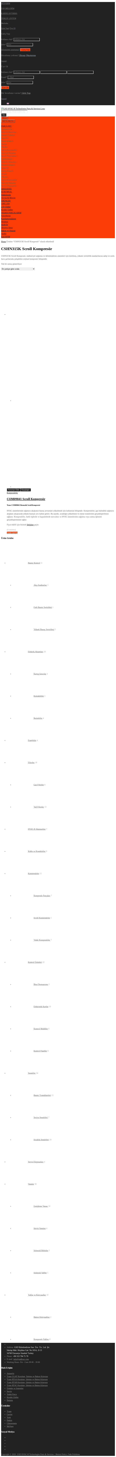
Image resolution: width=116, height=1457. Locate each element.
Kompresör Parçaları (42, 896)
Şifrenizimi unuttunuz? (10, 50)
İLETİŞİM (5, 237)
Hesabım (4, 222)
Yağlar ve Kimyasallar (37, 1295)
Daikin (9, 1420)
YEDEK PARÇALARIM (11, 213)
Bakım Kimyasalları (42, 1317)
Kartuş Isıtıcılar (40, 674)
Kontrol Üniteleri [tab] (8, 135)
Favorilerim (6, 216)
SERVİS (4, 225)
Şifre (3, 45)
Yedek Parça (12, 1394)
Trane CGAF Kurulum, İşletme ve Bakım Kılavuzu (27, 1376)
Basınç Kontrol (34, 563)
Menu (4, 118)
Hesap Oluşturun (27, 55)
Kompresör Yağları (41, 1339)
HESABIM (5, 3)
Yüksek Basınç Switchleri (44, 629)
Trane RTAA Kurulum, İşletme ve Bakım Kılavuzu (27, 1379)
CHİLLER (5, 204)
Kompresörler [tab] (6, 129)
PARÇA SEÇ (6, 126)
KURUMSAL (6, 192)
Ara (3, 115)
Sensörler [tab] (5, 138)
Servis (9, 1391)
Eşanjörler (32, 740)
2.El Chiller (6, 207)
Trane (9, 1411)
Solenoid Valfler (40, 1273)
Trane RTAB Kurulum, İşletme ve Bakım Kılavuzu (27, 1382)
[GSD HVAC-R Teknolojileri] (23, 109)
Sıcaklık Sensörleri (41, 1140)
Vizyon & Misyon (8, 198)
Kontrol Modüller (41, 1029)
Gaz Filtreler (39, 785)
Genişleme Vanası (41, 1206)
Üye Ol (12, 28)
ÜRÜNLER (5, 201)
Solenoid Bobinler (41, 1251)
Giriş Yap (5, 28)
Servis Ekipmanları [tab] (9, 156)
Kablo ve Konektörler (36, 851)
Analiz (3, 234)
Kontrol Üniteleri (35, 962)
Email (4, 77)
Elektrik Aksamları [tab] (8, 132)
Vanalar (31, 1184)
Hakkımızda (6, 195)
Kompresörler (12, 493)
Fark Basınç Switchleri (43, 607)
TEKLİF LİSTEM (8, 18)
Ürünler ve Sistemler (15, 1388)
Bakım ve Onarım (8, 231)
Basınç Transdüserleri (42, 1095)
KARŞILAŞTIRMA (9, 13)
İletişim (10, 1400)
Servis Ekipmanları (35, 1162)
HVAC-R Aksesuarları (37, 829)
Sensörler (32, 1073)
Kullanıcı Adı (7, 39)
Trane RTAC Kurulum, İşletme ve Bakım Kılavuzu (27, 1385)
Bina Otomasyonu (41, 984)
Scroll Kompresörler (42, 918)
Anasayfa (10, 1373)
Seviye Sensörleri (41, 1117)
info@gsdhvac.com (21, 1359)
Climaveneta (12, 1423)
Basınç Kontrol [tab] (7, 141)
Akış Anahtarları (40, 585)
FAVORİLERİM (7, 8)
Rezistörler (38, 718)
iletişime (30, 525)
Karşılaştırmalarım (8, 219)
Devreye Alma (7, 228)
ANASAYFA (6, 189)
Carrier (9, 1414)
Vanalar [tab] (4, 144)
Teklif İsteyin (12, 533)
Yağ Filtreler (39, 807)
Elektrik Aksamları (35, 652)
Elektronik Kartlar (41, 1007)
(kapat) (4, 61)
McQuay (10, 1426)
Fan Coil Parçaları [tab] (8, 153)
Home (3, 242)
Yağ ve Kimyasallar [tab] (9, 150)
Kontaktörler (39, 696)
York (9, 1417)
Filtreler (31, 763)
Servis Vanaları (40, 1228)
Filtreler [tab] (4, 147)
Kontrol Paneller (40, 1051)
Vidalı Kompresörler (42, 940)
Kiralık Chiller (7, 210)
